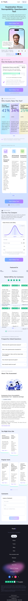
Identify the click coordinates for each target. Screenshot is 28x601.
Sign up (24, 2)
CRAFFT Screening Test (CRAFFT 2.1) (23, 466)
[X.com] (18, 577)
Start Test (4, 450)
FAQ (14, 551)
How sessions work (14, 554)
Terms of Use (20, 599)
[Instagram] (15, 577)
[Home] (6, 2)
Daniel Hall (12, 54)
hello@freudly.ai (14, 598)
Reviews (14, 558)
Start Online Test (14, 23)
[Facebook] (9, 577)
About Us (14, 565)
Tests (14, 544)
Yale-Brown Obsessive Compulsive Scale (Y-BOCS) (14, 467)
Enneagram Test (14, 572)
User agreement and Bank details (12, 599)
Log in (18, 2)
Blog (14, 547)
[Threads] (12, 577)
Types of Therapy (14, 568)
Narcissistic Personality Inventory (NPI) (5, 466)
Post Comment (14, 518)
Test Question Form (5, 425)
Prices (14, 540)
